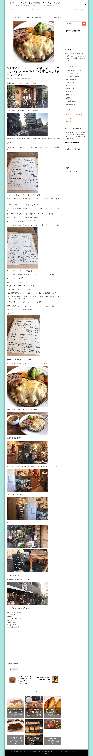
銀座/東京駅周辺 (40, 10)
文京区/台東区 (75, 10)
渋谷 (25, 10)
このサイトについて (71, 172)
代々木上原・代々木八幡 (12, 65)
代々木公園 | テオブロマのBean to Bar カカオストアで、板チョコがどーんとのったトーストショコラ (15, 740)
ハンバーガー (69, 118)
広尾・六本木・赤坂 (71, 76)
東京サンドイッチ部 (11, 79)
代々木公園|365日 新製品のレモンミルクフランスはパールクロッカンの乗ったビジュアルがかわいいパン (34, 740)
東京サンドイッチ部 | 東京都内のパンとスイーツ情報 (35, 3)
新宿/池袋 (31, 10)
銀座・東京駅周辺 (71, 79)
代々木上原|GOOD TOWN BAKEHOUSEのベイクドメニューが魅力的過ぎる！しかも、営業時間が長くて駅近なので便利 (34, 712)
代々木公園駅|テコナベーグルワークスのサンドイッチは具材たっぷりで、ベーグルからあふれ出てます (15, 712)
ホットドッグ (69, 121)
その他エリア (46, 13)
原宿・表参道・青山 (71, 73)
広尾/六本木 (50, 10)
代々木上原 (18, 10)
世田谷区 (67, 10)
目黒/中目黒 (58, 10)
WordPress (46, 753)
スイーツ (78, 114)
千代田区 (68, 95)
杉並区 (82, 10)
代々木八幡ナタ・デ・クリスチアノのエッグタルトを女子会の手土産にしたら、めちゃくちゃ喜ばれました (52, 712)
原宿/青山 (11, 10)
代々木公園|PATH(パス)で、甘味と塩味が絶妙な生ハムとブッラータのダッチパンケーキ (52, 741)
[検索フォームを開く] (85, 4)
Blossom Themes (72, 752)
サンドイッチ (14, 669)
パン (77, 118)
